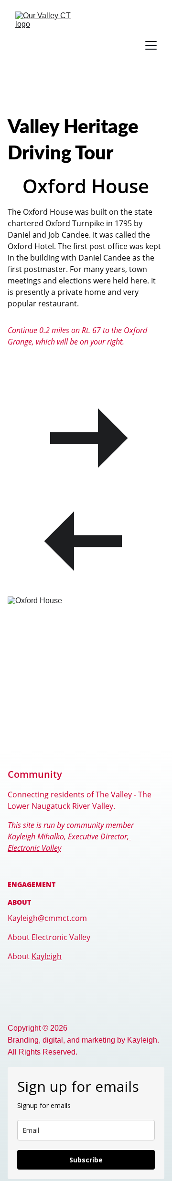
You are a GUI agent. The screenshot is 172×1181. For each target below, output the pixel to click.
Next (86, 377)
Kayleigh (47, 956)
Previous (86, 360)
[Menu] (151, 45)
